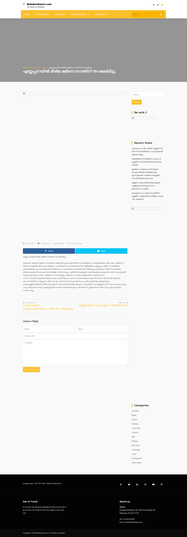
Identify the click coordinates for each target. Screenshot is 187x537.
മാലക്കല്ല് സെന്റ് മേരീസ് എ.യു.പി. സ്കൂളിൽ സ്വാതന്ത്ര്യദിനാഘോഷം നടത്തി (146, 162)
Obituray (60, 14)
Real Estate (136, 445)
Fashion (134, 419)
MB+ (133, 437)
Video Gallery (78, 14)
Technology (136, 450)
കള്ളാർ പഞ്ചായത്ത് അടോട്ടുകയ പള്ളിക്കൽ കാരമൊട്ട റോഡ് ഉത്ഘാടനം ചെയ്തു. (146, 186)
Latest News (42, 14)
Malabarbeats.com (39, 4)
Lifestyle (135, 432)
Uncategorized (137, 458)
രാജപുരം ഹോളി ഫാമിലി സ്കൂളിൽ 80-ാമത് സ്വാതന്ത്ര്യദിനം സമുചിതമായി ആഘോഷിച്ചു (147, 151)
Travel (134, 454)
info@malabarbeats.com (133, 522)
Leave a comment (76, 243)
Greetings (135, 424)
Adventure (135, 411)
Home (26, 14)
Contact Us (101, 14)
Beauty (134, 415)
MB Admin (60, 243)
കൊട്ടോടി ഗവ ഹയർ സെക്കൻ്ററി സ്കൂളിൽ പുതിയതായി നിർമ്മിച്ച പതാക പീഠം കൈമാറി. (147, 196)
